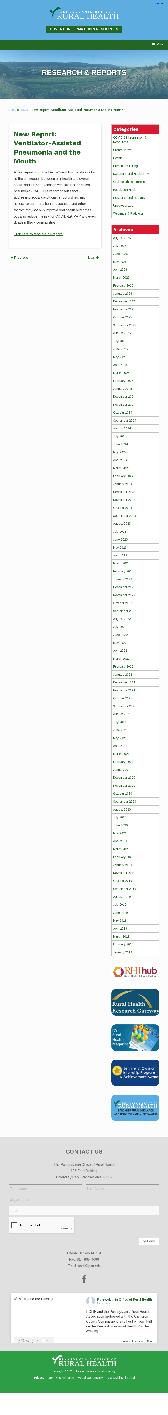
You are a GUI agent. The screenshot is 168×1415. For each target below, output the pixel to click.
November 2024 (124, 404)
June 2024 (120, 444)
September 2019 (124, 889)
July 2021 (119, 722)
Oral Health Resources (129, 182)
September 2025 (124, 325)
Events (118, 158)
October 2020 (122, 793)
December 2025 (124, 301)
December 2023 (124, 492)
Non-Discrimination (61, 1377)
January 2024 (122, 484)
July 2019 (119, 904)
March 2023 (121, 563)
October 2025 (122, 317)
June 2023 (120, 539)
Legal (131, 1377)
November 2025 (124, 309)
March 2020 (121, 849)
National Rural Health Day (131, 173)
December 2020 (124, 777)
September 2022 (124, 611)
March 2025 (121, 372)
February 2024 (123, 476)
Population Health (125, 189)
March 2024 (121, 468)
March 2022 (121, 658)
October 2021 (122, 698)
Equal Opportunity (90, 1377)
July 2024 (119, 436)
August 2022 (122, 619)
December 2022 (124, 587)
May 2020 (120, 833)
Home (12, 110)
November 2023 (124, 499)
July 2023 (119, 531)
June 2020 (120, 825)
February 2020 (123, 857)
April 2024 (120, 460)
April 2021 (120, 746)
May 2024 (120, 452)
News (24, 110)
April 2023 (120, 555)
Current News (122, 150)
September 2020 (124, 801)
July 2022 (119, 627)
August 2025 (122, 333)
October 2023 (122, 508)
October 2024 (122, 412)
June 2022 (120, 635)
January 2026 (122, 293)
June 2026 (120, 254)
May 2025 (120, 357)
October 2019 (122, 881)
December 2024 (124, 396)
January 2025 (122, 388)
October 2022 (122, 603)
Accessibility (115, 1377)
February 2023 (123, 571)
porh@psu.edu (89, 1266)
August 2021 (122, 714)
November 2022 (124, 595)
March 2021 (121, 754)
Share (150, 1341)
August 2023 (122, 523)
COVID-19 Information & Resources (84, 29)
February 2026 (123, 285)
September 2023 (124, 515)
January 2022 (122, 674)
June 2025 (120, 349)
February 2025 (123, 381)
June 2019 (120, 912)
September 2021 (124, 706)
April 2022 (120, 650)
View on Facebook (133, 1341)
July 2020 (119, 817)
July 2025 (119, 341)
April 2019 (120, 928)
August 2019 (122, 896)
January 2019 (122, 952)
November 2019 (124, 873)
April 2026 (120, 269)
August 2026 (122, 238)
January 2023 (122, 579)
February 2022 (123, 666)
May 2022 (120, 642)
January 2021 (122, 769)
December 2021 (124, 682)
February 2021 (123, 762)
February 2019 (123, 944)
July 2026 (119, 245)
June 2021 (120, 730)
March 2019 (121, 936)
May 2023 (120, 547)
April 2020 (120, 841)
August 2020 (122, 809)
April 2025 (120, 365)
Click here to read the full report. (38, 234)
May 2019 (120, 920)
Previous (20, 257)
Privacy (39, 1377)
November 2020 (124, 785)
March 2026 (121, 277)
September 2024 (124, 420)
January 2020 (122, 865)
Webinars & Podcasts (128, 213)
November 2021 (124, 690)
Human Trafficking (125, 166)
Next (92, 257)
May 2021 (120, 738)
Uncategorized (123, 205)
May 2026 (120, 261)
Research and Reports (129, 197)
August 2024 (122, 428)
